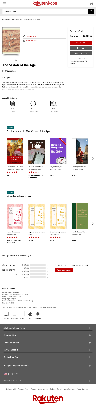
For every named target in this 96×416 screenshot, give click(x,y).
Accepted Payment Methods (16, 366)
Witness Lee (10, 71)
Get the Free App (11, 357)
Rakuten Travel (55, 389)
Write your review (64, 270)
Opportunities (10, 335)
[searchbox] (48, 11)
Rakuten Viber (23, 389)
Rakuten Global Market (39, 389)
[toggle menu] (4, 3)
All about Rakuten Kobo (14, 328)
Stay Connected (11, 350)
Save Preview (31, 41)
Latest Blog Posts (11, 343)
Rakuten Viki (11, 389)
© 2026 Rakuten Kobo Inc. (13, 381)
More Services (69, 389)
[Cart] (91, 3)
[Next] (93, 158)
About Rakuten (82, 389)
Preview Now (31, 36)
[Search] (91, 11)
